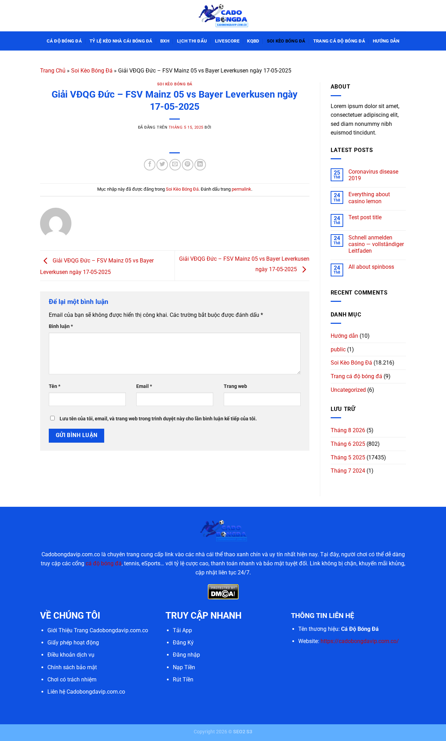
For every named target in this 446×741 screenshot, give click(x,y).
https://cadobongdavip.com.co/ (360, 641)
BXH (164, 41)
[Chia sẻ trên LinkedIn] (200, 164)
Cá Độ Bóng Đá (64, 41)
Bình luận (61, 326)
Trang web (235, 386)
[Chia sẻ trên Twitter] (162, 164)
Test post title (365, 217)
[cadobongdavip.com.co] (223, 15)
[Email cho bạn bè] (175, 164)
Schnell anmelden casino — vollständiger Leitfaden (376, 244)
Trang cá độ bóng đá (339, 41)
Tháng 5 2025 (348, 457)
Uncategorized (348, 390)
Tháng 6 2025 (348, 444)
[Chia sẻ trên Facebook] (149, 164)
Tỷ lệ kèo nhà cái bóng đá (121, 41)
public (338, 349)
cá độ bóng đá (104, 563)
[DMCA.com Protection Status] (223, 591)
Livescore (227, 41)
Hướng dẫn (386, 41)
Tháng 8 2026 (348, 430)
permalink (241, 189)
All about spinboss (371, 266)
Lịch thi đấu (192, 41)
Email (144, 386)
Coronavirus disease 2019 (373, 175)
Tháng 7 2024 (348, 470)
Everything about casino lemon (369, 197)
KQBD (253, 41)
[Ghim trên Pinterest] (187, 164)
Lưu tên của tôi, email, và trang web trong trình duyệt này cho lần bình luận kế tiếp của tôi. (158, 419)
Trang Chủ (53, 70)
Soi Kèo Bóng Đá (286, 41)
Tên (54, 386)
